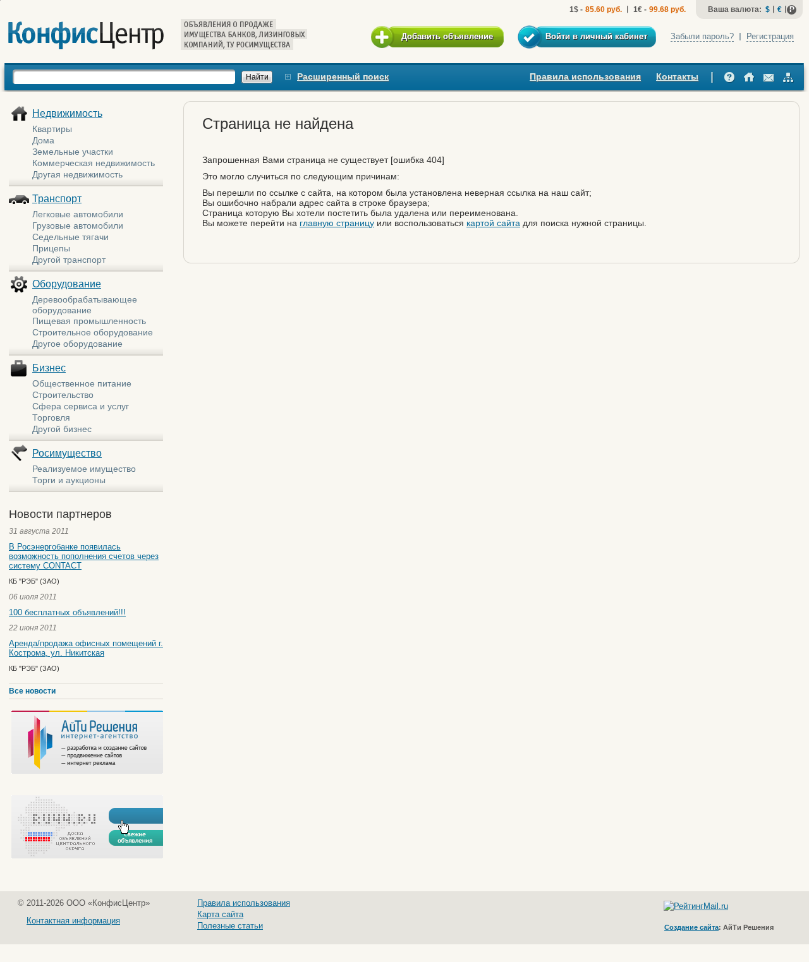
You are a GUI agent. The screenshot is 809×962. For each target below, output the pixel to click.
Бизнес (49, 368)
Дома (43, 140)
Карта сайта (220, 914)
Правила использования (585, 76)
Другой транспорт (69, 260)
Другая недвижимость (77, 174)
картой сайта (493, 223)
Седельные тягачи (70, 237)
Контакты (677, 76)
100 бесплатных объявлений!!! (67, 612)
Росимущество (67, 453)
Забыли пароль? (702, 36)
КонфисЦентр (86, 35)
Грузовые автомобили (77, 225)
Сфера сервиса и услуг (80, 406)
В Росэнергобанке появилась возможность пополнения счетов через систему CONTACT (84, 556)
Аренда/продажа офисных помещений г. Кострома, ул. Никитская (86, 648)
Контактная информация (73, 920)
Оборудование (66, 284)
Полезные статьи (230, 925)
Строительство (63, 395)
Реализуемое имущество (84, 469)
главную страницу (337, 223)
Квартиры (52, 129)
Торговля (51, 417)
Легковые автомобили (77, 214)
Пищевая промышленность (89, 321)
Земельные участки (72, 152)
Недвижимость (67, 113)
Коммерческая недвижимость (93, 163)
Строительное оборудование (92, 332)
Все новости (32, 691)
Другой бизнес (62, 429)
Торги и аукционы (69, 480)
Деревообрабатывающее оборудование (84, 304)
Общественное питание (81, 383)
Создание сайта (691, 927)
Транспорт (57, 198)
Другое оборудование (77, 344)
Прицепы (51, 248)
